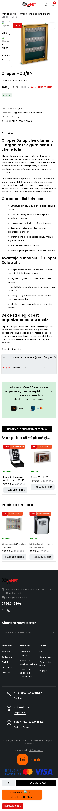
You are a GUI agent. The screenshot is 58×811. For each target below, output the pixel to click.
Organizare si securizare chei (35, 13)
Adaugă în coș (37, 783)
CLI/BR (6, 367)
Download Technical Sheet (16, 80)
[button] (52, 26)
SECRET (13, 121)
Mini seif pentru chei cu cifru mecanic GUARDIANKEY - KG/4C (15, 547)
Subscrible (53, 632)
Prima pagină (9, 13)
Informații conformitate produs (27, 429)
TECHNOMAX (25, 121)
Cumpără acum (12, 806)
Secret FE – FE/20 (39, 477)
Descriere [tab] (8, 133)
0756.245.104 (11, 604)
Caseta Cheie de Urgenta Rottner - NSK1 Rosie (42, 547)
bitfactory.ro (36, 750)
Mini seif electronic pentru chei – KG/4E (13, 479)
